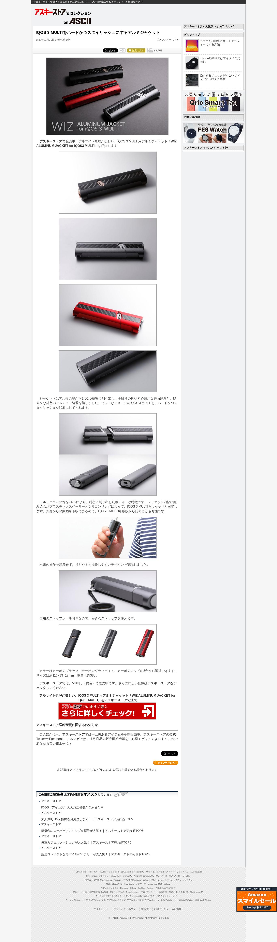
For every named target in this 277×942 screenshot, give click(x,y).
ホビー (132, 872)
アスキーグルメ (117, 892)
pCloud (167, 884)
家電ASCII (103, 892)
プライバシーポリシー (126, 909)
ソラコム (114, 888)
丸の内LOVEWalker (184, 900)
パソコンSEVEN (168, 876)
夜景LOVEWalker (147, 900)
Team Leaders (132, 892)
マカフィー (105, 876)
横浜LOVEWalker (110, 900)
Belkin (145, 880)
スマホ (161, 872)
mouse (95, 876)
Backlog (141, 888)
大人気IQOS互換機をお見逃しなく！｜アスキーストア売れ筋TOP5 (87, 819)
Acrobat (117, 880)
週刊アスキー (118, 896)
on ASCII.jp (77, 20)
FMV (88, 876)
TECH (102, 872)
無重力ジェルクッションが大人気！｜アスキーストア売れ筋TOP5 (86, 842)
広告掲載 (176, 909)
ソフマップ (141, 884)
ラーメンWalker (72, 900)
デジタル (110, 872)
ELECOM (116, 876)
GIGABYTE (117, 884)
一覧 (122, 50)
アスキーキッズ (80, 892)
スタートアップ (173, 872)
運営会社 (146, 909)
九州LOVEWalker (165, 900)
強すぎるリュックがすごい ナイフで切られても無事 (220, 77)
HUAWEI (88, 880)
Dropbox (124, 888)
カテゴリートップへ (165, 763)
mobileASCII (149, 896)
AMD (136, 876)
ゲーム (185, 872)
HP (179, 876)
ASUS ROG (153, 876)
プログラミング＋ (149, 892)
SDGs (171, 892)
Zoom (160, 880)
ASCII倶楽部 (196, 872)
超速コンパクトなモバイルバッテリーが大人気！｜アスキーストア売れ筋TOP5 (95, 854)
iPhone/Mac (122, 872)
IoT (85, 872)
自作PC (140, 872)
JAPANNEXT (169, 888)
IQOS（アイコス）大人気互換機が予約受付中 (72, 807)
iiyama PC (127, 876)
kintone (108, 880)
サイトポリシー (102, 909)
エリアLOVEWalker (91, 900)
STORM (186, 876)
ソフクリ (188, 880)
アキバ (153, 872)
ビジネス (93, 872)
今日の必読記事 (103, 896)
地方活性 (163, 892)
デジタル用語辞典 (134, 896)
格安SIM (93, 892)
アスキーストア (170, 39)
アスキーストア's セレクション (63, 11)
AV (147, 872)
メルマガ (73, 739)
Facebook (56, 739)
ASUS (159, 888)
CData (133, 888)
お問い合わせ (161, 909)
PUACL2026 (182, 892)
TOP (76, 872)
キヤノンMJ (128, 880)
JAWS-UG (98, 880)
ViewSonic (129, 884)
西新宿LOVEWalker (128, 900)
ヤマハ (153, 880)
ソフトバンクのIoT (174, 880)
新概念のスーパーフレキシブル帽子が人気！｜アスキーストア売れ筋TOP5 (92, 830)
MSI (108, 884)
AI (82, 872)
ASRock (104, 888)
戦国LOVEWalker (203, 900)
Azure (138, 880)
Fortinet (150, 888)
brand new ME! (155, 884)
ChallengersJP (196, 892)
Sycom (143, 876)
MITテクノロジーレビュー (169, 896)
